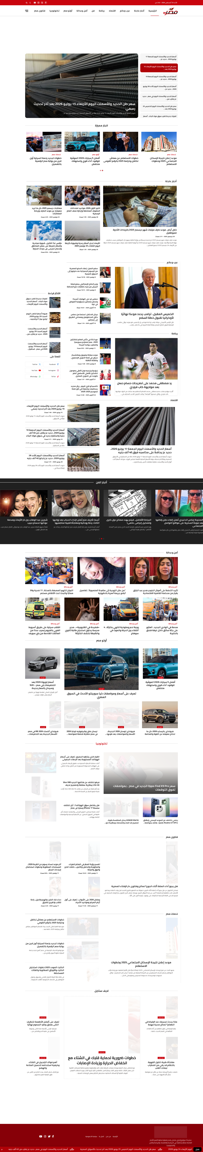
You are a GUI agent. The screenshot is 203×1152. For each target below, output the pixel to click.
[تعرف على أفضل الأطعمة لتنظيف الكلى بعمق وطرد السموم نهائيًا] (43, 1007)
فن (93, 11)
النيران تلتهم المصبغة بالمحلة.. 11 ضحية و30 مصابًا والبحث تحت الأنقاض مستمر (51, 592)
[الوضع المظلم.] (30, 3)
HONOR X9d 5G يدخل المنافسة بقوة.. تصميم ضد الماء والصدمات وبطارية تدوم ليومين (121, 821)
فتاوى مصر (39, 11)
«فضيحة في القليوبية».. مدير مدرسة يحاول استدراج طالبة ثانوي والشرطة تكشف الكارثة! (82, 630)
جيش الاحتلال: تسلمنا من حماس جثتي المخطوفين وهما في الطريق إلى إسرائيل (83, 317)
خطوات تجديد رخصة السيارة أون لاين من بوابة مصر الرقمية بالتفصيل (45, 161)
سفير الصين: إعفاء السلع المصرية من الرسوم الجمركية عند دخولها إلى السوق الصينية (83, 271)
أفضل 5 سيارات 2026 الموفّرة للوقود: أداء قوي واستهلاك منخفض (85, 161)
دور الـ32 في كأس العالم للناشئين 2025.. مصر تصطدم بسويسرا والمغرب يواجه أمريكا (84, 342)
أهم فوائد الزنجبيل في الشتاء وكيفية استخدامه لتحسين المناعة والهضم (43, 1065)
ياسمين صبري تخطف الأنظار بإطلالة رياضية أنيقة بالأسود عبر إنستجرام (26, 521)
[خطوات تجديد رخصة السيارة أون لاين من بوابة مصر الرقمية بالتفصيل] (43, 142)
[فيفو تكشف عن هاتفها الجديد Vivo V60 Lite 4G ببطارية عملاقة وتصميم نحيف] (40, 787)
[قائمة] (26, 10)
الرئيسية (152, 11)
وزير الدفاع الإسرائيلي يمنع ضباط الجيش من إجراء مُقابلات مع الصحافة (82, 285)
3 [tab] (100, 538)
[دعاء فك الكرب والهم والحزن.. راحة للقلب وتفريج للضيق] (43, 887)
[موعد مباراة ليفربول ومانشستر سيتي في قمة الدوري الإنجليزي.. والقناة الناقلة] (105, 358)
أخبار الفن (101, 482)
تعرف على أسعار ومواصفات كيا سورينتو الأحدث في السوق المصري (101, 695)
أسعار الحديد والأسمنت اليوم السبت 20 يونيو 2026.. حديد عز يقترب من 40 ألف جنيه (37, 331)
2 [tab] (101, 170)
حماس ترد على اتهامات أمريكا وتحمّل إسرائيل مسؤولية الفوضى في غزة (83, 302)
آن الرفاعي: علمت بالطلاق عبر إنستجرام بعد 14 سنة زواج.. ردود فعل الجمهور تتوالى (128, 521)
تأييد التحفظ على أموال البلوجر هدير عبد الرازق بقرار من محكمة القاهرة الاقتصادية (155, 592)
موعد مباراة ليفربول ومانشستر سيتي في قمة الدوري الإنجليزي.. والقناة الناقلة (84, 358)
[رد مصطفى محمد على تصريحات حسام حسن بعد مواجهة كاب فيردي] (146, 359)
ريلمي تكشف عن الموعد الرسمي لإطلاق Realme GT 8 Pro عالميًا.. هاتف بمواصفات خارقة (160, 821)
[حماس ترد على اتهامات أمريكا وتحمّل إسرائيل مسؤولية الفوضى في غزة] (105, 302)
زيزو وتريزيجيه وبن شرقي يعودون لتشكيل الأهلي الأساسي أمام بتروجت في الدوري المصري (83, 373)
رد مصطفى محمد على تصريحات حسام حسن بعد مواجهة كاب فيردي (144, 385)
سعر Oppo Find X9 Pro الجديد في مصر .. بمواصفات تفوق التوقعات (144, 787)
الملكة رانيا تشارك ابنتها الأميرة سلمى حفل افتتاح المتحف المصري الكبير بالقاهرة (77, 521)
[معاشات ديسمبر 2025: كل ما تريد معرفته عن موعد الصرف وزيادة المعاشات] (44, 195)
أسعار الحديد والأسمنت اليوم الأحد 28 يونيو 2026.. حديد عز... (159, 87)
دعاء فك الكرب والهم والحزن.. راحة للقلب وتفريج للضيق (46, 901)
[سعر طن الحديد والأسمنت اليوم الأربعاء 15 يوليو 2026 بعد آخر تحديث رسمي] (83, 413)
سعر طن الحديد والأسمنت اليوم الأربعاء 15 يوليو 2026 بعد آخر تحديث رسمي (45, 407)
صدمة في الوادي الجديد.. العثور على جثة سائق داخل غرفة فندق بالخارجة (162, 630)
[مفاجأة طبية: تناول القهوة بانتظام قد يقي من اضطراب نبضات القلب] (161, 1048)
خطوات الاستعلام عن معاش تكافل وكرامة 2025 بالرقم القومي (120, 160)
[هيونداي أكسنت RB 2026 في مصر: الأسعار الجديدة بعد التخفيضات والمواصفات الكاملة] (43, 714)
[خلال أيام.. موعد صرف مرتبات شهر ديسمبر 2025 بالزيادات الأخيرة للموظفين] (140, 206)
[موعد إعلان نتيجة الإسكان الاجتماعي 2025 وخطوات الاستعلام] (159, 142)
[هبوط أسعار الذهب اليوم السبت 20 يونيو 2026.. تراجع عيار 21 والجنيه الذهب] (54, 317)
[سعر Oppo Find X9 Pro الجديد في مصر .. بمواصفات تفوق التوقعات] (141, 773)
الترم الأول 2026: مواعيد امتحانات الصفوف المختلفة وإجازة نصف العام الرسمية (83, 211)
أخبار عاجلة (139, 11)
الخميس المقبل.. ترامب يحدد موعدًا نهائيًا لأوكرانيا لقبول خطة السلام (147, 316)
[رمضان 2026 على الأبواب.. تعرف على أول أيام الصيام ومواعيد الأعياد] (82, 887)
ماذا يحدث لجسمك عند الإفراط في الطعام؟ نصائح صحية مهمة (161, 1023)
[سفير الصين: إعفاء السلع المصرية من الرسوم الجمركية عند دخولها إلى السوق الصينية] (105, 272)
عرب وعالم (125, 11)
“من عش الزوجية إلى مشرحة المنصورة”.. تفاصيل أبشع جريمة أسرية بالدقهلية (102, 592)
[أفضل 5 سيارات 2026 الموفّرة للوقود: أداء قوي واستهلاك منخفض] (82, 142)
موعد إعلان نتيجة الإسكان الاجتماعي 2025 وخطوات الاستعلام (163, 161)
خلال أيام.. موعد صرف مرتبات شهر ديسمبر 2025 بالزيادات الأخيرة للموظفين (145, 231)
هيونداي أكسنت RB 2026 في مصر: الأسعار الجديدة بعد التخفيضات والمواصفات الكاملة (43, 732)
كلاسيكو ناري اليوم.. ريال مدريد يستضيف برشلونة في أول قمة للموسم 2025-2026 (84, 389)
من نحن (108, 1136)
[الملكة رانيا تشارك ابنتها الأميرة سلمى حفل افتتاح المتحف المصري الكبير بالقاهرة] (75, 503)
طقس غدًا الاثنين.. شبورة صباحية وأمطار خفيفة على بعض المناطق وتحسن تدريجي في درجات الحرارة (46, 246)
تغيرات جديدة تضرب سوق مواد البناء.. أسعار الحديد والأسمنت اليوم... (159, 117)
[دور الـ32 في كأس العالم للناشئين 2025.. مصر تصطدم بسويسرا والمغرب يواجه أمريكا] (105, 343)
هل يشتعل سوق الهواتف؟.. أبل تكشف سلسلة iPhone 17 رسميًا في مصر (81, 806)
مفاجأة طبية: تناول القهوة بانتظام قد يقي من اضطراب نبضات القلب (161, 1065)
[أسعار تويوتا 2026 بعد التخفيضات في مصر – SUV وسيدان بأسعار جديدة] (42, 663)
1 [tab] (102, 170)
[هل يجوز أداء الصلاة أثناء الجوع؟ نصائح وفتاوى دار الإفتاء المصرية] (140, 862)
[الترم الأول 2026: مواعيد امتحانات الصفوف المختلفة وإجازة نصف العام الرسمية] (82, 195)
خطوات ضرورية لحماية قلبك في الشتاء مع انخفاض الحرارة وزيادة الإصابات (102, 1060)
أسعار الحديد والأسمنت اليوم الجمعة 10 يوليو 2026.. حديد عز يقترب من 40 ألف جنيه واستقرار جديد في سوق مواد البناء (45, 433)
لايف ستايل (102, 990)
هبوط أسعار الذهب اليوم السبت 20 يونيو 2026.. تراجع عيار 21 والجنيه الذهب (36, 316)
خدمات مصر (172, 914)
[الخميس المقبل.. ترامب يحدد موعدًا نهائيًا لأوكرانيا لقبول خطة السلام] (146, 288)
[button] (27, 85)
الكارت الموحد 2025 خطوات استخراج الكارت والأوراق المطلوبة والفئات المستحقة (46, 970)
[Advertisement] (101, 36)
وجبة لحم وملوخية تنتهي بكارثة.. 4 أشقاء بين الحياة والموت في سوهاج (121, 630)
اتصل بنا (101, 1136)
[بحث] (27, 3)
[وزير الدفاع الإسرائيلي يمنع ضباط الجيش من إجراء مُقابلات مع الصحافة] (105, 287)
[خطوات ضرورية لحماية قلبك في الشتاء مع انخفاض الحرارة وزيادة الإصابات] (102, 1024)
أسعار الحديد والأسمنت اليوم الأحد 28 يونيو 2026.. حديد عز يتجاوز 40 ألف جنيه (45, 457)
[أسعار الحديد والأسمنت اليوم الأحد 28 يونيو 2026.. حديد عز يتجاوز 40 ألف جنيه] (83, 462)
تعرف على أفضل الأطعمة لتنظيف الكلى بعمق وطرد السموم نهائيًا (43, 1023)
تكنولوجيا (54, 11)
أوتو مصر (68, 11)
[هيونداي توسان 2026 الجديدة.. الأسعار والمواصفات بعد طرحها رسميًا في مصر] (121, 714)
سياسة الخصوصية (91, 1136)
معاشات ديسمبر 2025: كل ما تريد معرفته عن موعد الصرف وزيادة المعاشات (47, 211)
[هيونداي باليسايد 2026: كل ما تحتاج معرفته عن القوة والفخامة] (160, 714)
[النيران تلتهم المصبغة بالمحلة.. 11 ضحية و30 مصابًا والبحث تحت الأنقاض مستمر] (49, 570)
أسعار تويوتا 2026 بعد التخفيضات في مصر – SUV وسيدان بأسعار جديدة (43, 685)
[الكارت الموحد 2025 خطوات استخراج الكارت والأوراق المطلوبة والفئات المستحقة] (83, 974)
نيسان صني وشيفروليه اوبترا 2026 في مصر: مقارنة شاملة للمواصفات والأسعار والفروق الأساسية (82, 732)
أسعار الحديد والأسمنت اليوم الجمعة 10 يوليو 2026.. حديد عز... (161, 77)
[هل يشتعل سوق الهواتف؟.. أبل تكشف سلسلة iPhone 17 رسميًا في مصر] (40, 811)
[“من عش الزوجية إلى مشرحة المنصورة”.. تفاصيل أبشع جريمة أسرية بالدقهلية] (101, 570)
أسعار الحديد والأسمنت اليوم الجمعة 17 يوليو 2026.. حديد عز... (161, 58)
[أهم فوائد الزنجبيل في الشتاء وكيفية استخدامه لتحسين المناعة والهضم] (43, 1048)
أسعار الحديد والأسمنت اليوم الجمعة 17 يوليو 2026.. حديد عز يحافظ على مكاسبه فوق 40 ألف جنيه (141, 450)
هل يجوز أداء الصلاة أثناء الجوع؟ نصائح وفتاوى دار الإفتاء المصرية (144, 886)
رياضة (102, 11)
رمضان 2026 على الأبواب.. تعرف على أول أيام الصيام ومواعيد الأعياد (82, 901)
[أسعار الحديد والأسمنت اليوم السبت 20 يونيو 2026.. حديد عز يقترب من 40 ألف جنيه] (54, 332)
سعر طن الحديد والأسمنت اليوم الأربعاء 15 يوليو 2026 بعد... (160, 68)
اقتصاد (112, 11)
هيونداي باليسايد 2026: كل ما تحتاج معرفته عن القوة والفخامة (160, 732)
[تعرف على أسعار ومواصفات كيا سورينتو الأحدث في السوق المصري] (101, 669)
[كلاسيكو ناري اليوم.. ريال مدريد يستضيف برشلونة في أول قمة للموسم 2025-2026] (105, 390)
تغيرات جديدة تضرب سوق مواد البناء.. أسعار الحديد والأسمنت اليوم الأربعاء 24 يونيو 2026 (36, 301)
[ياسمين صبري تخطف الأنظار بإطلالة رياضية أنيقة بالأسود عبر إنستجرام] (24, 503)
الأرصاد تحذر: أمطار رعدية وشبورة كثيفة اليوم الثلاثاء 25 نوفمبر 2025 (82, 244)
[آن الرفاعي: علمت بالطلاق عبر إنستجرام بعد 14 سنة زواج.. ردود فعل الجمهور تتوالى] (127, 503)
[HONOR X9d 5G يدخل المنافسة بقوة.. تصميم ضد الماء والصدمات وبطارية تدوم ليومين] (121, 807)
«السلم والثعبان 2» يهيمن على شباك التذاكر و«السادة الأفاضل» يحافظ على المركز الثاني (180, 521)
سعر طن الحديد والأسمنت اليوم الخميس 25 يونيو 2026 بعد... (159, 107)
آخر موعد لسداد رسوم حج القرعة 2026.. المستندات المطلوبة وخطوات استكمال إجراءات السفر (43, 867)
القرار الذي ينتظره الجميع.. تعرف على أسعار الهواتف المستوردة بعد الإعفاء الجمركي (79, 758)
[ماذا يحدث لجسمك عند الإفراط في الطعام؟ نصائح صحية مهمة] (161, 1007)
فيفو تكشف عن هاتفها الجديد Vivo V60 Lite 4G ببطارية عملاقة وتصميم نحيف (81, 783)
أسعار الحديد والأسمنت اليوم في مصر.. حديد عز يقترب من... (159, 97)
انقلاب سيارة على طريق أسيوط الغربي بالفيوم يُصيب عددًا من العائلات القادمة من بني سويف (44, 630)
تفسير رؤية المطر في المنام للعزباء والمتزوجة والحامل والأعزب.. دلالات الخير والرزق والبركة (82, 867)
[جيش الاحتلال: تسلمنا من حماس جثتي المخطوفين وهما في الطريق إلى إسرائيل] (105, 318)
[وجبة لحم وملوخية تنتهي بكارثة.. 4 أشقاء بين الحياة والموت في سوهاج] (121, 609)
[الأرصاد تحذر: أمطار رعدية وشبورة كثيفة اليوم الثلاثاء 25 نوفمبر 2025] (82, 230)
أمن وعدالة (81, 11)
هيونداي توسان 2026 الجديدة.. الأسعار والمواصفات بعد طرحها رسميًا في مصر (121, 732)
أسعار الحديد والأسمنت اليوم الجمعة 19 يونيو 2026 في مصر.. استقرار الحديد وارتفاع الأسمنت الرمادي (37, 346)
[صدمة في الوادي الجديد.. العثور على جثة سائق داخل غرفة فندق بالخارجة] (160, 609)
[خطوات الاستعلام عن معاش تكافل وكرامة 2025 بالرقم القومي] (120, 142)
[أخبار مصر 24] (170, 11)
